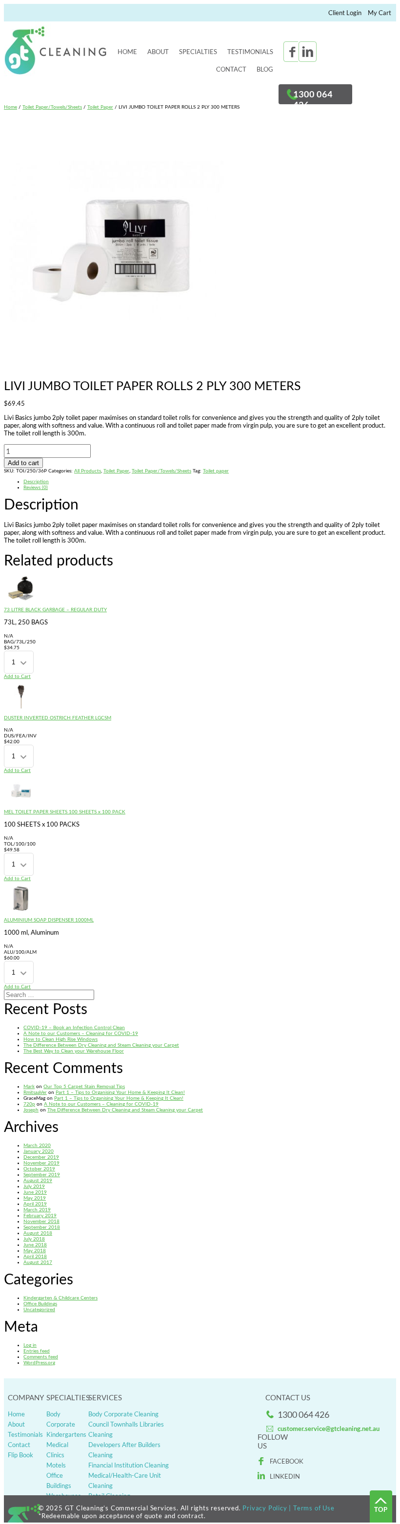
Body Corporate (60, 1419)
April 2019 (35, 1204)
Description (36, 481)
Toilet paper (216, 471)
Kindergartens (63, 1434)
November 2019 (41, 1163)
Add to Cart (17, 676)
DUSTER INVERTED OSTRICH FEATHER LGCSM (57, 717)
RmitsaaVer (35, 1092)
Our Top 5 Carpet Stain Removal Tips (84, 1086)
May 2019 (34, 1198)
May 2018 (34, 1250)
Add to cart (23, 463)
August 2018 (37, 1233)
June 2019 (35, 1192)
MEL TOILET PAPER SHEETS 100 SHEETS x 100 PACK (64, 811)
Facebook (286, 1461)
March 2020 (37, 1145)
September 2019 (41, 1174)
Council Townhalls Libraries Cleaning (126, 1429)
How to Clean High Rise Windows (60, 1039)
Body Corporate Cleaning (123, 1414)
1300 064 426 (303, 1414)
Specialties (198, 52)
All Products (87, 471)
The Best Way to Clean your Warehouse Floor (73, 1051)
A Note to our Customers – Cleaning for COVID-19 (80, 1033)
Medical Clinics (57, 1450)
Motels (56, 1465)
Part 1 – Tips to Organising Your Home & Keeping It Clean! (120, 1092)
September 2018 (41, 1227)
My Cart (379, 13)
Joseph (31, 1110)
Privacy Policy (264, 1508)
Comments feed (40, 1357)
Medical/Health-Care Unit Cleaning (124, 1480)
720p (29, 1104)
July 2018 (34, 1239)
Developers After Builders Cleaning (124, 1450)
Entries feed (36, 1351)
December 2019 (41, 1157)
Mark (29, 1086)
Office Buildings (40, 1303)
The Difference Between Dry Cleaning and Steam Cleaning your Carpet (101, 1045)
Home (127, 52)
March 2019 (37, 1209)
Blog (265, 69)
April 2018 (35, 1256)
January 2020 (38, 1151)
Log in (30, 1345)
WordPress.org (39, 1362)
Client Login (344, 13)
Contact (231, 69)
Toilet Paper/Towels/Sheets (52, 107)
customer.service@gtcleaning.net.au (329, 1428)
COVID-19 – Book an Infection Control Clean (74, 1027)
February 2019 (40, 1215)
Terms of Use (314, 1508)
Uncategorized (39, 1309)
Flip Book (20, 1455)
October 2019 (39, 1169)
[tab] (209, 482)
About (158, 52)
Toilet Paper (100, 107)
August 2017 (37, 1262)
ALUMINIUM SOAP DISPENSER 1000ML (49, 920)
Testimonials (250, 52)
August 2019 (37, 1180)
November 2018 (41, 1221)
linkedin (285, 1476)
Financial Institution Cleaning (128, 1465)
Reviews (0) (35, 487)
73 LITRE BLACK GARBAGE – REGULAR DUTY (55, 609)
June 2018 (35, 1244)
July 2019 (34, 1186)
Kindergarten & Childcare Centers (60, 1298)
